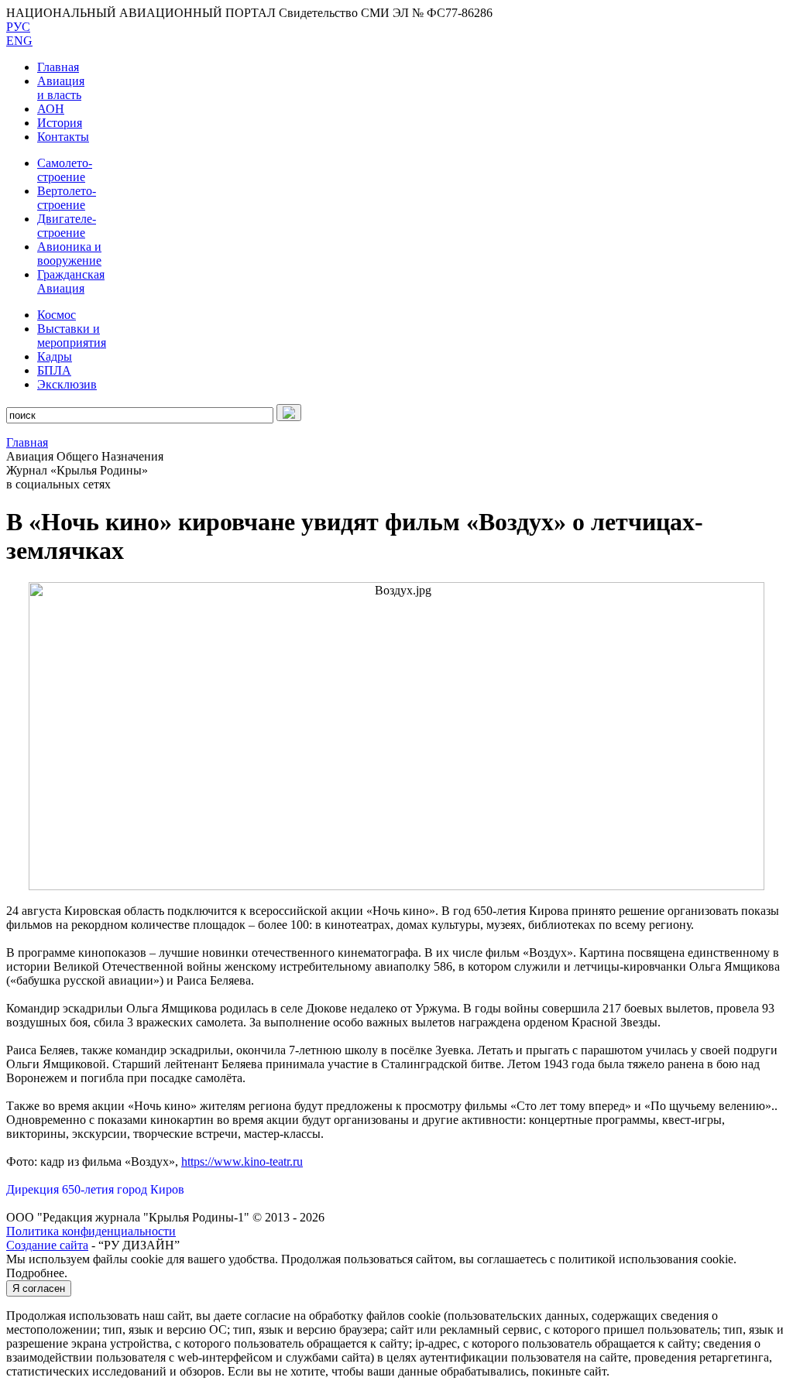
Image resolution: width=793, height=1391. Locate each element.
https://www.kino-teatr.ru (242, 1161)
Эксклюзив (67, 384)
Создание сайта (47, 1245)
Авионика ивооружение (69, 253)
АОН (50, 108)
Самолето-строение (64, 169)
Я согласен (38, 1288)
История (59, 122)
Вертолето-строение (66, 197)
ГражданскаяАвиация (71, 281)
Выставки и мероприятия (71, 335)
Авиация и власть (60, 87)
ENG (19, 40)
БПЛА (54, 370)
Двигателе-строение (66, 225)
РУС (18, 26)
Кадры (54, 356)
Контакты (63, 136)
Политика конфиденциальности (91, 1231)
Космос (56, 314)
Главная (58, 67)
